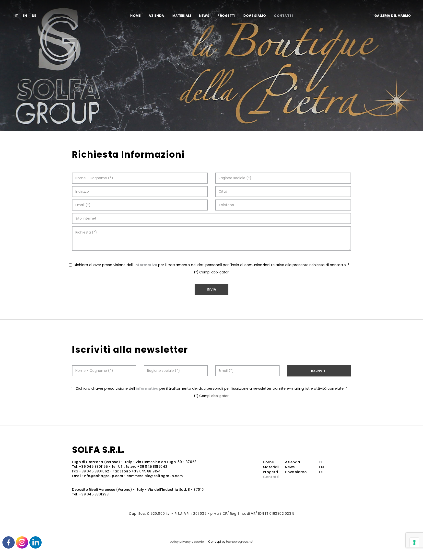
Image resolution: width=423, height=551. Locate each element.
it (16, 15)
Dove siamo (254, 15)
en (25, 15)
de (34, 15)
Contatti (283, 15)
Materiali (181, 15)
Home (135, 15)
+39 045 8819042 (152, 466)
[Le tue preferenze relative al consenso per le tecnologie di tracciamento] (414, 542)
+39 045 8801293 (94, 494)
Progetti (226, 15)
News (204, 15)
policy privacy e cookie (187, 541)
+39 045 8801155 (93, 466)
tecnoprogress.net (239, 541)
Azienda (156, 15)
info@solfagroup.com (103, 476)
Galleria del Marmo (392, 15)
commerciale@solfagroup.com (155, 476)
